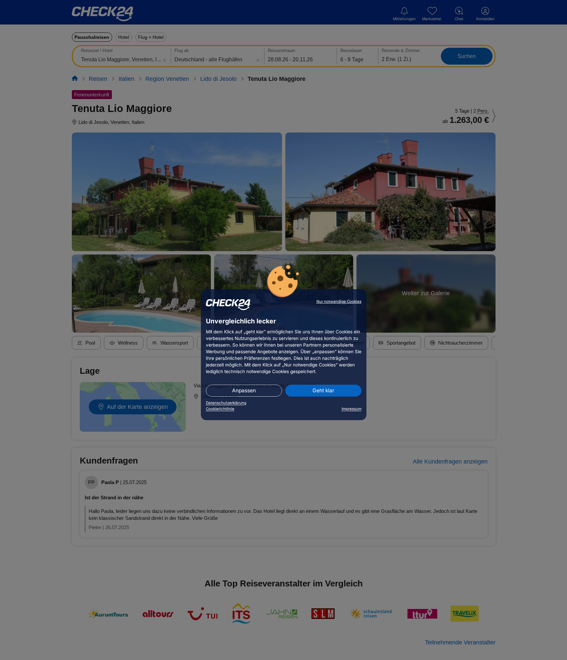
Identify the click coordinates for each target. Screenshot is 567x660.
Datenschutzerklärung (226, 403)
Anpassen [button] (244, 390)
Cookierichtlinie (220, 409)
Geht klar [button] (323, 390)
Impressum (351, 409)
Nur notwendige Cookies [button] (338, 301)
